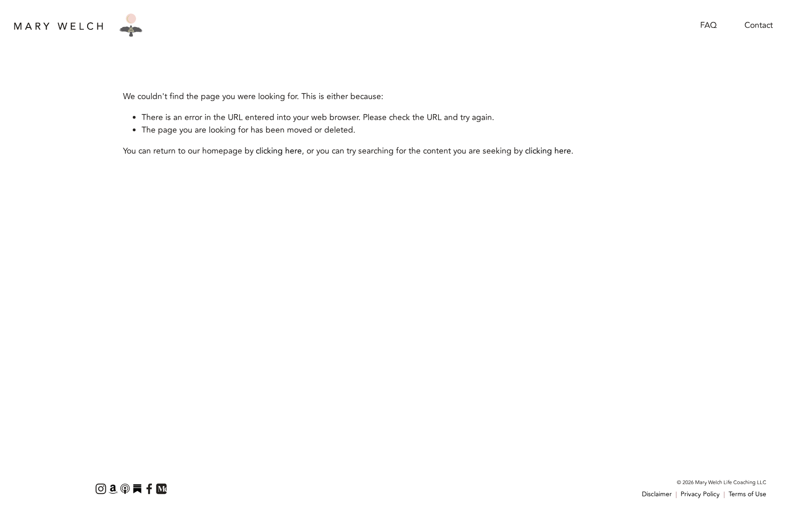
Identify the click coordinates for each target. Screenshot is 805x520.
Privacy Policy (700, 494)
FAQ (708, 25)
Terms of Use (747, 494)
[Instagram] (100, 488)
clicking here (279, 151)
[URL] (112, 488)
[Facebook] (149, 488)
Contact (758, 25)
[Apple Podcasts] (124, 488)
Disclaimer (657, 494)
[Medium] (161, 488)
